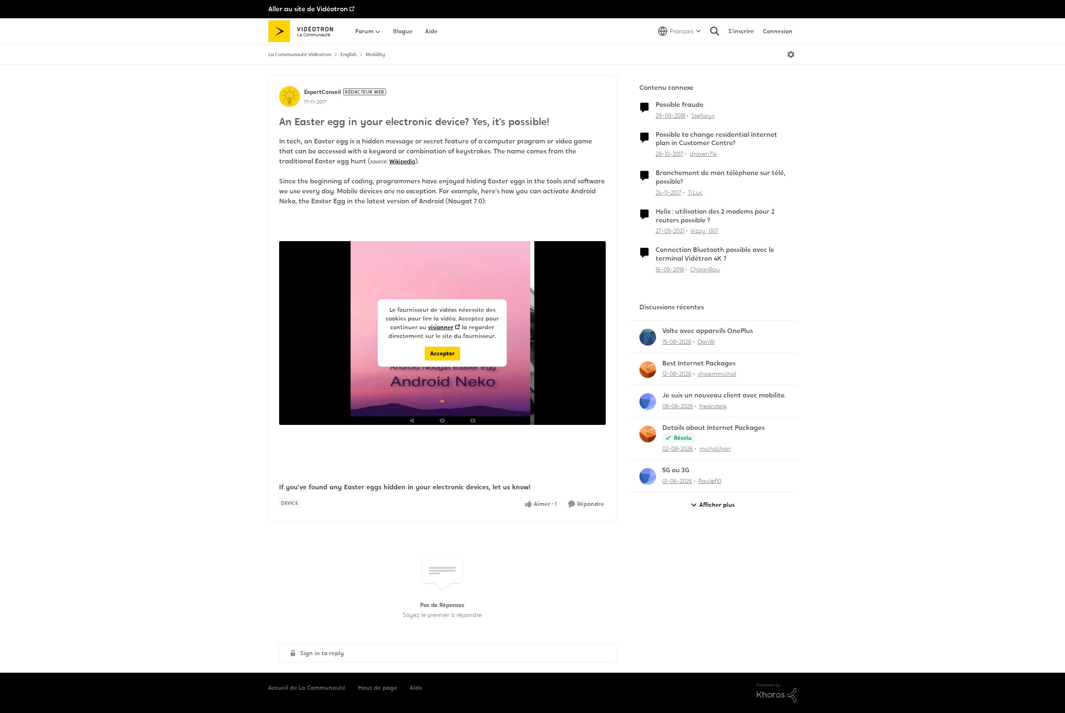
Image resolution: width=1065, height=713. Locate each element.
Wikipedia (402, 161)
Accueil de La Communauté (307, 687)
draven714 (703, 154)
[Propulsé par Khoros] (777, 693)
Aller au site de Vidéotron (308, 9)
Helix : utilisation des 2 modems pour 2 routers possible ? (715, 216)
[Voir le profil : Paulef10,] (647, 476)
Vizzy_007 (704, 230)
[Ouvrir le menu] (791, 54)
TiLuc (695, 192)
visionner (440, 327)
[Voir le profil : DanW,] (647, 337)
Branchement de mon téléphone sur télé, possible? (720, 177)
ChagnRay (705, 269)
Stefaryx (703, 115)
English (348, 54)
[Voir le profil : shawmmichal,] (647, 369)
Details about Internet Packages (713, 428)
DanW (706, 341)
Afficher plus (717, 504)
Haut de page (377, 687)
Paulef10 (709, 481)
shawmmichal (717, 373)
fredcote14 (713, 406)
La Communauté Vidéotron (299, 54)
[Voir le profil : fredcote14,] (647, 401)
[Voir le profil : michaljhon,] (647, 434)
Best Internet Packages (699, 363)
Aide (416, 687)
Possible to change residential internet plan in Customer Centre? (716, 139)
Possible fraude (679, 105)
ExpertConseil (322, 92)
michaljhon (715, 448)
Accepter (442, 353)
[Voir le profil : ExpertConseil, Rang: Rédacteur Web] (289, 96)
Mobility (375, 54)
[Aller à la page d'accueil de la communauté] (303, 31)
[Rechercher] (715, 31)
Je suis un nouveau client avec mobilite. (724, 395)
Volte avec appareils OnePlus (707, 331)
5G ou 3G (675, 470)
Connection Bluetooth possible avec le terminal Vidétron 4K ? (715, 254)
